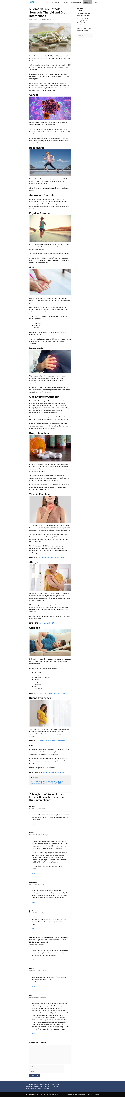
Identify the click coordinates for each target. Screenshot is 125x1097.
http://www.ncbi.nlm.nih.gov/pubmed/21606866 (47, 783)
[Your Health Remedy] (32, 2)
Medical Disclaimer (72, 1094)
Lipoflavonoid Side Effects (48, 623)
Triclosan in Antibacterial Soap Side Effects (53, 693)
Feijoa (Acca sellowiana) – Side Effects (52, 741)
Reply (33, 824)
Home (47, 2)
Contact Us (96, 1094)
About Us (89, 1094)
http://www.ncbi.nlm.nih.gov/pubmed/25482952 (47, 781)
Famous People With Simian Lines (53, 772)
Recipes (95, 2)
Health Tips (87, 2)
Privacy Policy (81, 1094)
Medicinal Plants (56, 2)
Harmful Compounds (76, 2)
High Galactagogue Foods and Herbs (51, 557)
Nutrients (65, 2)
